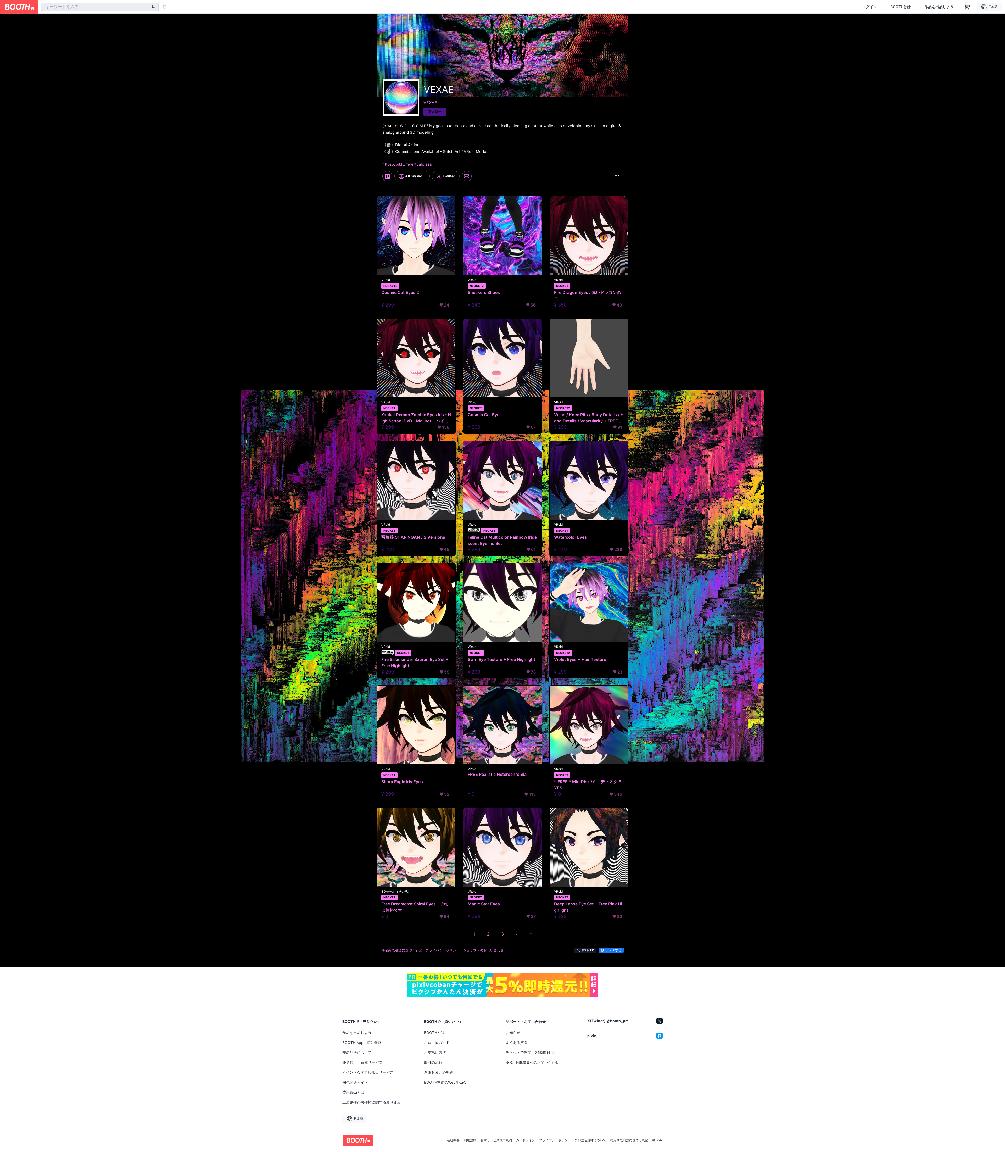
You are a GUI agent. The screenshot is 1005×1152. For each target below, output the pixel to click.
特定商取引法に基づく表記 (629, 1140)
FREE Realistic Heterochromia (497, 774)
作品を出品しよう (939, 7)
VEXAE (430, 102)
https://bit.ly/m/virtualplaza (407, 164)
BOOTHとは (900, 7)
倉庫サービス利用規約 (496, 1140)
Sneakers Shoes (484, 292)
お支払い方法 (435, 1052)
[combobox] (100, 7)
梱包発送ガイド (355, 1082)
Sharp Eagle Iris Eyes (402, 781)
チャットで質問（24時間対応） (532, 1052)
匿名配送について (357, 1052)
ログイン (869, 7)
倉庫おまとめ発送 (438, 1072)
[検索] (153, 7)
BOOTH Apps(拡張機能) (362, 1042)
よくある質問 (517, 1042)
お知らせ (513, 1032)
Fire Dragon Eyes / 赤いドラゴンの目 (587, 295)
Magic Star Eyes (484, 903)
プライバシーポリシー (555, 1140)
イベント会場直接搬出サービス (368, 1072)
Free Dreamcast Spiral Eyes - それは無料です (414, 907)
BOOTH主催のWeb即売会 (445, 1082)
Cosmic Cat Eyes (485, 414)
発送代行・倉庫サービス (362, 1062)
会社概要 (453, 1140)
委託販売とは (353, 1092)
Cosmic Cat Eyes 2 (400, 292)
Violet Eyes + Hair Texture (580, 659)
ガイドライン (525, 1140)
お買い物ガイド (437, 1042)
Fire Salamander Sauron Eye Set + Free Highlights (415, 662)
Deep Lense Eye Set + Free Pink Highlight (588, 907)
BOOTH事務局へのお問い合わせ (532, 1062)
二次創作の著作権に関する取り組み (371, 1102)
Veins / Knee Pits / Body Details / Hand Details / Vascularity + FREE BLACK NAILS (589, 418)
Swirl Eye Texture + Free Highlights (501, 662)
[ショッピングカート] (967, 7)
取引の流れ (433, 1062)
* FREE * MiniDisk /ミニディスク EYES (587, 785)
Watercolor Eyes (570, 537)
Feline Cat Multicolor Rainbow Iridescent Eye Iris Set (502, 540)
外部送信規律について (590, 1140)
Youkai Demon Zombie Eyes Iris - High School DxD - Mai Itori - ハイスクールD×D (416, 418)
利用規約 (470, 1140)
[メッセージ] (467, 176)
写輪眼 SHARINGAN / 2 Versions (413, 537)
